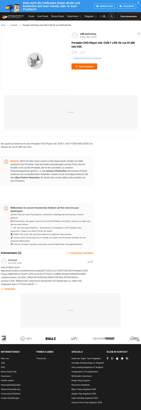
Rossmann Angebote (80, 385)
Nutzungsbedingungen (11, 385)
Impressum (6, 376)
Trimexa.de (41, 358)
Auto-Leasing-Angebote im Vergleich (87, 367)
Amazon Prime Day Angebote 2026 (86, 402)
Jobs (3, 363)
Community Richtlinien (10, 394)
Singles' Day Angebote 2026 (83, 394)
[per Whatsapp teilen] (112, 358)
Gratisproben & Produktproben (84, 372)
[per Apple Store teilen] (117, 358)
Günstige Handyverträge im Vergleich (87, 363)
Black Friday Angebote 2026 (83, 389)
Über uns (5, 358)
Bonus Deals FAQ (8, 372)
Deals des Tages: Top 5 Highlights (86, 358)
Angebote (14, 25)
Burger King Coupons (80, 380)
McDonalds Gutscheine (81, 376)
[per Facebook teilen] (107, 358)
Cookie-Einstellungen (10, 398)
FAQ (3, 367)
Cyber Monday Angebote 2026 (84, 398)
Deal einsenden (129, 16)
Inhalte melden (7, 380)
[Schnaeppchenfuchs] (13, 16)
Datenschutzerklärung (10, 389)
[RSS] (127, 358)
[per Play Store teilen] (122, 358)
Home (3, 25)
